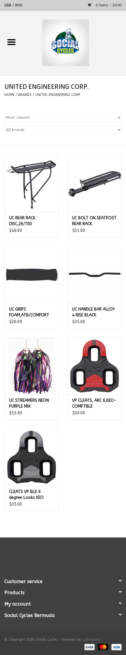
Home (9, 95)
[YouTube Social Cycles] (63, 555)
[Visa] (115, 647)
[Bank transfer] (89, 647)
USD (8, 5)
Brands (25, 95)
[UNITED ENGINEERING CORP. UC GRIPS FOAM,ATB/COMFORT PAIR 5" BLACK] (31, 274)
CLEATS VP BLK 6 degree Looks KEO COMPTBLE (26, 495)
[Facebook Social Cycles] (52, 555)
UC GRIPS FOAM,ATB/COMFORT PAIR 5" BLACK (29, 312)
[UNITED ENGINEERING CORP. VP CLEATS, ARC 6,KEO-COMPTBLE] (94, 365)
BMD (19, 5)
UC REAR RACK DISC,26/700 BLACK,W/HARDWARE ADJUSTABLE (28, 221)
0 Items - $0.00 (108, 5)
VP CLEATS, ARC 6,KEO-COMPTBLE (94, 403)
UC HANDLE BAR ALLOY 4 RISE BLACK (93, 312)
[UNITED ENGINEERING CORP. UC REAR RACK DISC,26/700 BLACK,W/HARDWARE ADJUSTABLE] (31, 183)
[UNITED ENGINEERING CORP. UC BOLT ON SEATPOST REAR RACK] (94, 183)
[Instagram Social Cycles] (73, 555)
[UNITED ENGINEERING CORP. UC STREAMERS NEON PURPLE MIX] (31, 365)
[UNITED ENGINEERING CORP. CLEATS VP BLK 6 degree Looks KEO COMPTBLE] (31, 457)
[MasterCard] (102, 647)
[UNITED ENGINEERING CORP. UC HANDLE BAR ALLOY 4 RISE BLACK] (94, 274)
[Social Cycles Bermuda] (74, 42)
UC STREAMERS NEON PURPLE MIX (29, 403)
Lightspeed (91, 639)
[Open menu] (11, 42)
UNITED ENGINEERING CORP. (57, 95)
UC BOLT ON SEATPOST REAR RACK (94, 221)
